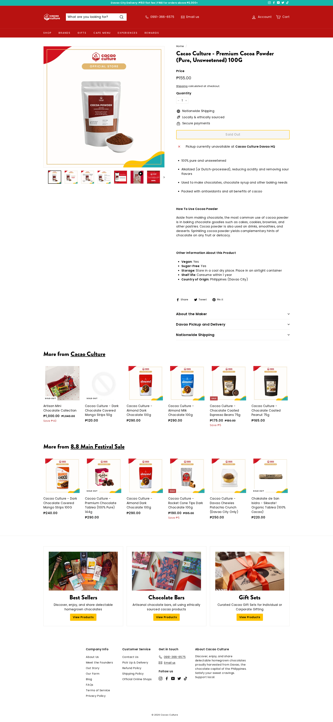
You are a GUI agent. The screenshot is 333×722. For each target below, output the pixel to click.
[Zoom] (104, 106)
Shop (47, 33)
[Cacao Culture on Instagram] (160, 678)
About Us (92, 657)
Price (180, 71)
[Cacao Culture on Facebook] (167, 678)
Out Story (93, 668)
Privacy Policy (96, 696)
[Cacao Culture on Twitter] (179, 678)
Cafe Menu (102, 33)
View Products (83, 617)
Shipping (181, 86)
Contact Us (130, 657)
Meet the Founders (99, 663)
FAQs (89, 685)
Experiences (128, 33)
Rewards (152, 33)
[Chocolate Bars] (166, 571)
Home (180, 46)
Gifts (82, 33)
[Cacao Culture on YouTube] (173, 678)
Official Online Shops (137, 679)
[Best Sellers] (83, 571)
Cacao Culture (88, 354)
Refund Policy (132, 668)
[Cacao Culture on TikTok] (185, 678)
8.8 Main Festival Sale (98, 446)
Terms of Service (98, 690)
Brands (65, 33)
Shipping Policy (133, 674)
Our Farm (92, 674)
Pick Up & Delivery (135, 663)
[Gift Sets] (249, 571)
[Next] (162, 177)
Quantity (183, 93)
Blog (89, 679)
